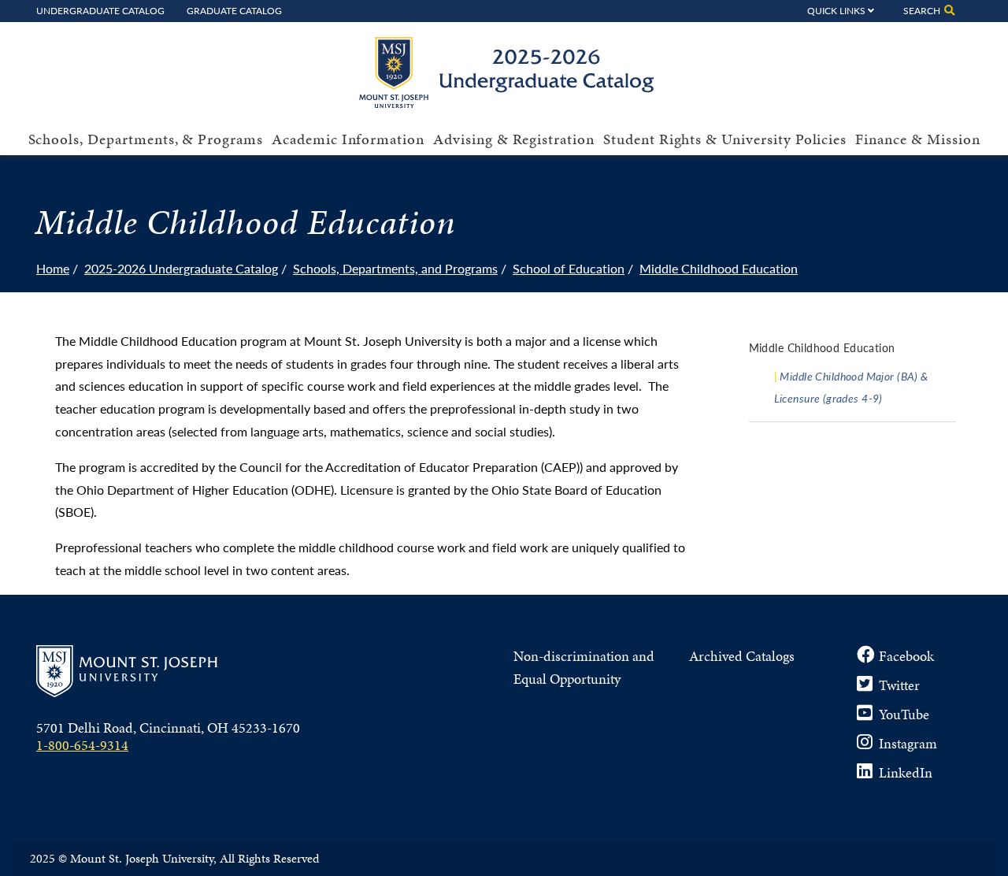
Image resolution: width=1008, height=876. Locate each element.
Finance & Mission (917, 139)
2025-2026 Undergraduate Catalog (181, 268)
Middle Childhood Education (718, 268)
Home (52, 268)
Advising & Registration (514, 139)
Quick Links (836, 10)
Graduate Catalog (234, 10)
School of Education (568, 268)
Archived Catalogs (742, 656)
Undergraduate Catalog (100, 10)
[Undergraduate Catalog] (512, 103)
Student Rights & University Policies (725, 139)
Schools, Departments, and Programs (395, 268)
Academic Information (348, 139)
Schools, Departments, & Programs (145, 139)
